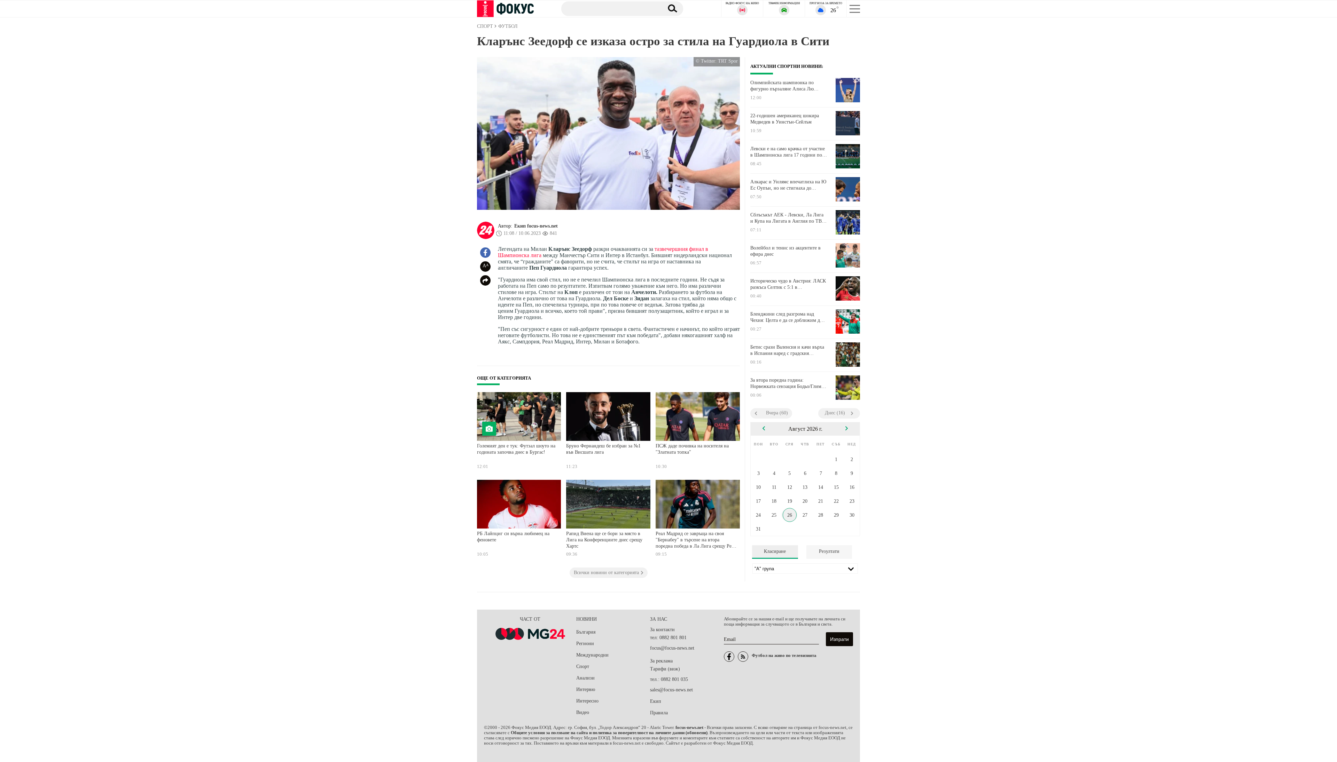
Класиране (775, 551)
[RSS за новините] (743, 656)
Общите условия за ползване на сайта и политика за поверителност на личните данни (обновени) (609, 732)
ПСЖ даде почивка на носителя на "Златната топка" (692, 449)
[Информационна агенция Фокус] (729, 656)
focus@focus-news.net (672, 648)
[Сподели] (485, 280)
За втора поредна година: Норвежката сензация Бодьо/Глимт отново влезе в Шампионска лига (786, 383)
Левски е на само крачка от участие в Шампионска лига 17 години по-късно (787, 152)
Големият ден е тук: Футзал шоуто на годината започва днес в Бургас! (516, 449)
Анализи (585, 678)
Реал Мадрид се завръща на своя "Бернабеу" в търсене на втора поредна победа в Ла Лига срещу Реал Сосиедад (696, 540)
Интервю (585, 689)
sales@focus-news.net (671, 689)
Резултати (829, 551)
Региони (585, 643)
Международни (592, 655)
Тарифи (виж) (665, 669)
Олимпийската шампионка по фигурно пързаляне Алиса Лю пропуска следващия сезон (782, 86)
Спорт (582, 666)
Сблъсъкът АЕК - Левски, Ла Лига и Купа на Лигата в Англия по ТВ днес (786, 218)
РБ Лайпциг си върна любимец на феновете (513, 536)
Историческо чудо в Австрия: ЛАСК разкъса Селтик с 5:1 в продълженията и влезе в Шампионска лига (788, 284)
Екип (655, 701)
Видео (582, 712)
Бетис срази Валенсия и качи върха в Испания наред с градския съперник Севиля (787, 350)
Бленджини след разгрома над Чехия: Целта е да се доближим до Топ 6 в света (786, 317)
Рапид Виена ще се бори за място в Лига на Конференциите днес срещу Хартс (604, 539)
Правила (659, 712)
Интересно (587, 701)
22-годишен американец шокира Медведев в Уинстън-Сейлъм (784, 119)
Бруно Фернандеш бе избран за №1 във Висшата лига (603, 449)
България (585, 632)
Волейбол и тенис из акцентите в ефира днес (785, 251)
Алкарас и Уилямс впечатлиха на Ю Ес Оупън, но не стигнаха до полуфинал (788, 185)
